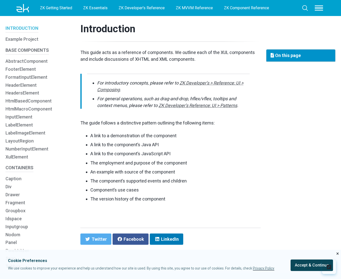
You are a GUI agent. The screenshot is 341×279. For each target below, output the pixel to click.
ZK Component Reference (246, 8)
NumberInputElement (26, 149)
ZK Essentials (95, 8)
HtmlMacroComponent (28, 109)
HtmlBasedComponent (28, 101)
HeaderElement (21, 85)
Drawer (12, 194)
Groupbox (15, 210)
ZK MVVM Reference (194, 8)
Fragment (15, 202)
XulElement (16, 157)
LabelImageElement (25, 133)
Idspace (13, 218)
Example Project (21, 39)
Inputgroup (16, 226)
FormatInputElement (26, 77)
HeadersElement (22, 93)
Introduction (107, 29)
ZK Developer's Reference (142, 8)
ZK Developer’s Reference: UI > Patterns (198, 105)
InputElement (18, 117)
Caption (13, 179)
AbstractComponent (26, 61)
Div (8, 187)
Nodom (12, 234)
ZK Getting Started (56, 8)
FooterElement (20, 69)
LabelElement (19, 125)
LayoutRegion (19, 141)
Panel (11, 242)
